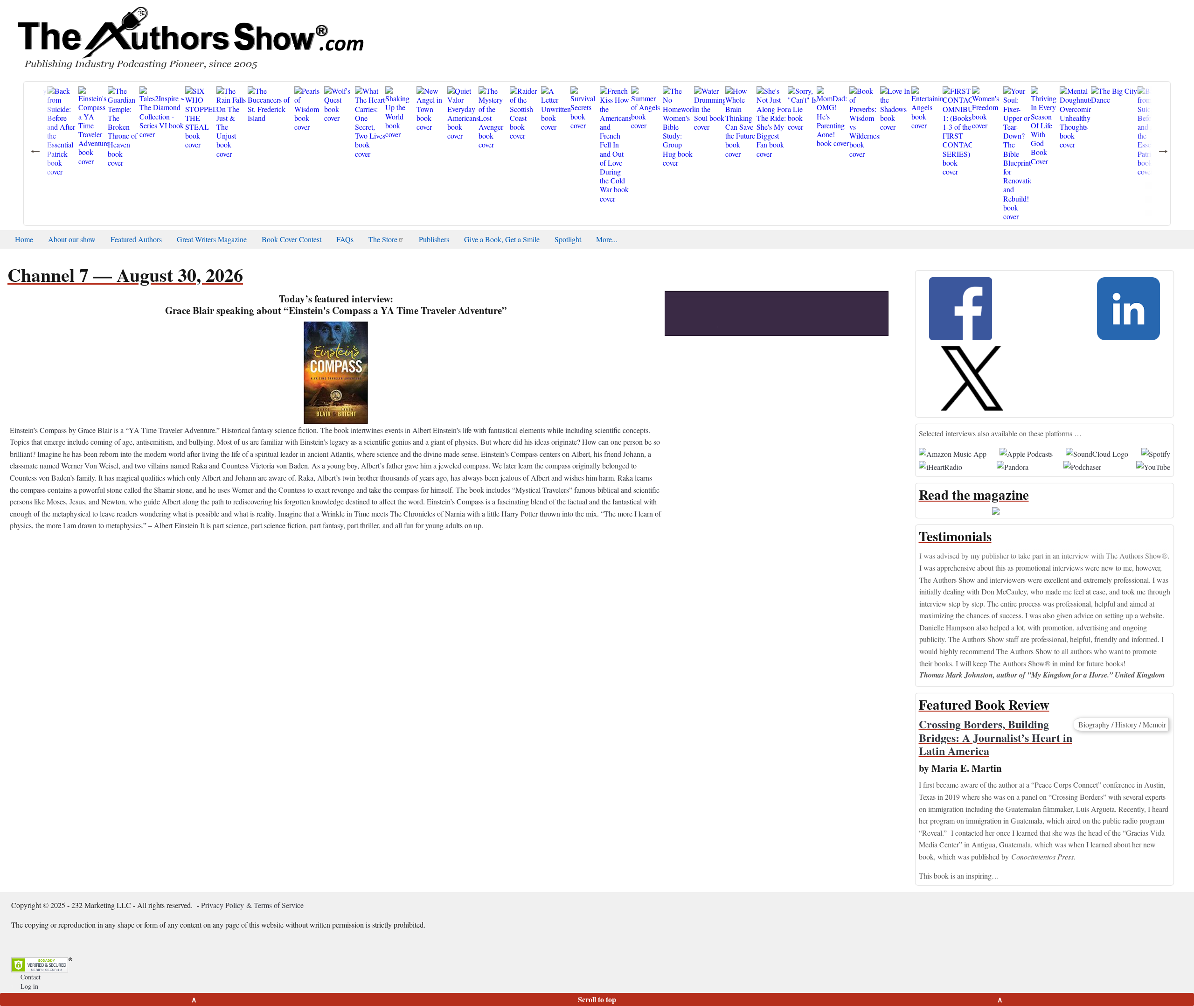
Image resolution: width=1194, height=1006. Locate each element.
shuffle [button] (853, 321)
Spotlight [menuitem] (568, 239)
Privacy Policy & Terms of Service (252, 905)
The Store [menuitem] (382, 239)
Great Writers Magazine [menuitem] (212, 239)
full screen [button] (871, 321)
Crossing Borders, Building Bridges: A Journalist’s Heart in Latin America (995, 737)
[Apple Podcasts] (1026, 452)
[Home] (189, 37)
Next (1177, 605)
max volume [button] (717, 321)
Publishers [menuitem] (434, 239)
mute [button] (677, 321)
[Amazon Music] (952, 452)
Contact (31, 976)
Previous (911, 605)
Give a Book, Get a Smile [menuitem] (502, 239)
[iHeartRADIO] (940, 465)
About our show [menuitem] (72, 239)
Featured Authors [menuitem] (136, 239)
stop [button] (786, 320)
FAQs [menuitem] (345, 239)
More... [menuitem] (607, 239)
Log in (29, 986)
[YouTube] (1153, 465)
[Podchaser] (1082, 465)
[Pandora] (1012, 465)
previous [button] (739, 320)
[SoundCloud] (1097, 452)
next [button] (809, 320)
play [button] (776, 228)
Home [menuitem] (24, 239)
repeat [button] (834, 321)
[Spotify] (1155, 452)
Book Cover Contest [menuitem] (291, 239)
